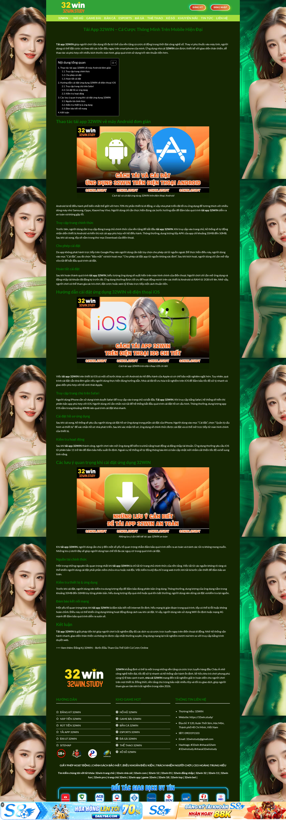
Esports (125, 18)
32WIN (63, 18)
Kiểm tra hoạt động (75, 93)
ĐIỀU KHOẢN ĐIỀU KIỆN (138, 765)
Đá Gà (139, 18)
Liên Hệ (222, 18)
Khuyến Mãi (188, 18)
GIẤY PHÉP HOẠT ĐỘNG (75, 765)
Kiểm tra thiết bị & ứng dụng (79, 105)
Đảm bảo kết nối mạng (76, 108)
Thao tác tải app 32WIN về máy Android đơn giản (85, 67)
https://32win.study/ (201, 717)
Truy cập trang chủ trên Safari (80, 86)
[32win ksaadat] (72, 7)
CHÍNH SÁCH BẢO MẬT (106, 765)
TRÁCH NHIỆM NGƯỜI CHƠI (174, 765)
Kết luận (64, 112)
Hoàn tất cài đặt (73, 78)
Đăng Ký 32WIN (83, 647)
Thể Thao (155, 18)
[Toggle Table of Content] (112, 63)
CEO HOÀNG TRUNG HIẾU (209, 765)
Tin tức (207, 18)
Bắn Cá (110, 18)
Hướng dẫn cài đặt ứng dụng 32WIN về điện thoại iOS (88, 82)
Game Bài (93, 18)
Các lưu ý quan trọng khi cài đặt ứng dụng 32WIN (85, 97)
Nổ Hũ (78, 18)
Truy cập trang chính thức (78, 71)
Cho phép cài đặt (74, 75)
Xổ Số (170, 18)
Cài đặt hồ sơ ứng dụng (77, 90)
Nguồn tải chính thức (75, 101)
